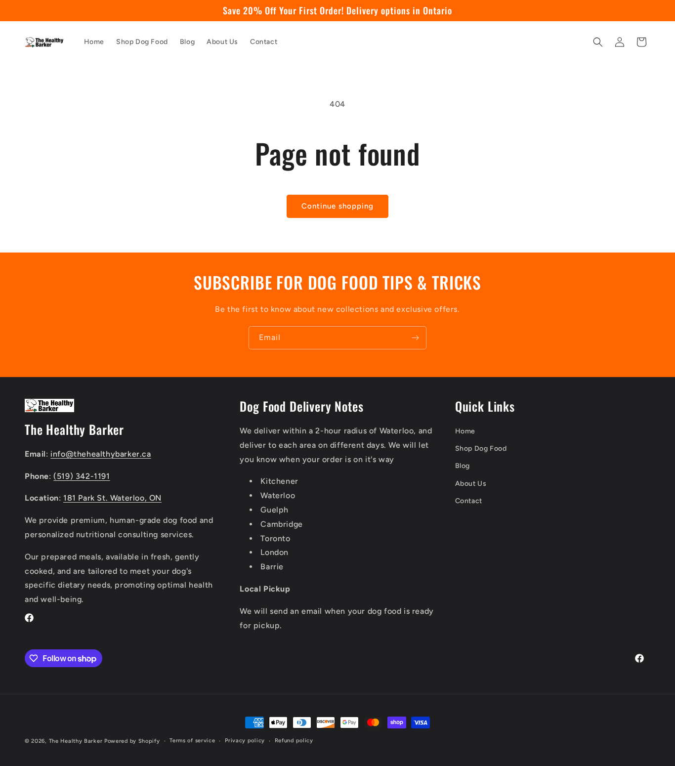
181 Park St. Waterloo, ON (112, 498)
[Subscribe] (415, 337)
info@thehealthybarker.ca (100, 454)
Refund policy (294, 740)
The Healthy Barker (76, 741)
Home (465, 431)
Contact (468, 501)
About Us (471, 483)
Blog (462, 466)
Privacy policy (245, 740)
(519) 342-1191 (81, 476)
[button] (598, 42)
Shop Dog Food (481, 448)
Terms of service (192, 740)
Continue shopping (337, 206)
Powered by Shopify (132, 741)
